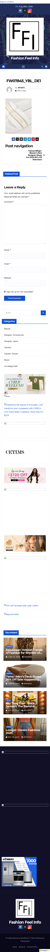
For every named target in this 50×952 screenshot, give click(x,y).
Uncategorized (10, 366)
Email (7, 264)
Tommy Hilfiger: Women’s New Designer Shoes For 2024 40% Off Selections (34, 155)
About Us (22, 947)
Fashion (7, 347)
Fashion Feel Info (25, 58)
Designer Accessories (14, 335)
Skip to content (6, 2)
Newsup (39, 938)
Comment (9, 202)
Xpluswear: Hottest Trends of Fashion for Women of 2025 (24, 652)
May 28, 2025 (14, 737)
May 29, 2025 (14, 710)
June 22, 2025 (14, 657)
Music (7, 360)
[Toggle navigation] (23, 66)
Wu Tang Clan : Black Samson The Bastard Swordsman (20, 706)
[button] (42, 66)
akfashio (21, 88)
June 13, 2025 (14, 684)
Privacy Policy (32, 947)
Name (7, 250)
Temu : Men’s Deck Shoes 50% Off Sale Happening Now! (23, 679)
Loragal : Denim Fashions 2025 (23, 731)
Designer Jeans (11, 341)
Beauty (7, 329)
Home (15, 947)
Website (7, 278)
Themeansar (24, 941)
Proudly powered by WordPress (17, 938)
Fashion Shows (11, 353)
